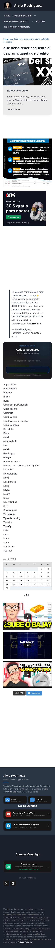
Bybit (5, 401)
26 (21, 584)
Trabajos (7, 522)
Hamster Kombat (11, 461)
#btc (14, 320)
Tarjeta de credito (17, 90)
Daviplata (8, 429)
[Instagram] (13, 883)
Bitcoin (40, 21)
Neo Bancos (9, 482)
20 (28, 580)
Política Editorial (25, 942)
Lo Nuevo (8, 469)
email (6, 437)
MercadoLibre (10, 474)
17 (7, 580)
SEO (5, 506)
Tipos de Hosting (11, 518)
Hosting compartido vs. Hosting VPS (21, 465)
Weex (6, 542)
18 (14, 580)
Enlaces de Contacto (17, 27)
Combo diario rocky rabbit (16, 421)
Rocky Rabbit (10, 502)
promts (6, 494)
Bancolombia (10, 388)
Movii (6, 478)
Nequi (6, 486)
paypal (6, 490)
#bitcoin (28, 320)
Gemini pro (8, 453)
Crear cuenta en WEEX (27, 370)
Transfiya (8, 526)
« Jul (26, 595)
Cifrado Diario (10, 409)
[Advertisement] (27, 258)
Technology (9, 514)
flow (5, 445)
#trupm (20, 320)
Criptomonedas (11, 425)
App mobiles (9, 384)
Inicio (7, 15)
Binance (7, 392)
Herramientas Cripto (16, 21)
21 (34, 580)
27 (28, 584)
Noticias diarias (22, 15)
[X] (6, 883)
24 (7, 584)
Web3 (6, 538)
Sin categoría (10, 510)
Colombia (8, 413)
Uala (5, 530)
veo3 (5, 534)
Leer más (13, 110)
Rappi (6, 498)
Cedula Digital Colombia (15, 405)
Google (7, 457)
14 (34, 577)
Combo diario (10, 417)
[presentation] (27, 71)
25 (14, 584)
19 (21, 580)
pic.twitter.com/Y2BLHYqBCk (26, 323)
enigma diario (10, 441)
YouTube (7, 551)
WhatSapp (8, 546)
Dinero (6, 433)
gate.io (6, 449)
